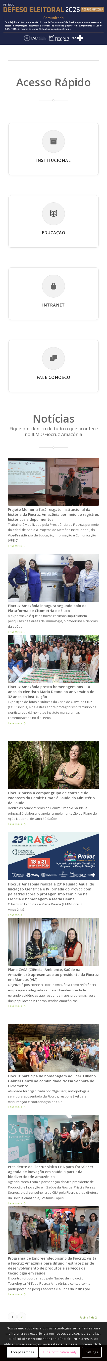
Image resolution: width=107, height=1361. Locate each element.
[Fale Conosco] (53, 358)
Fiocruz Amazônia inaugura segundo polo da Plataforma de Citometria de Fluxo (47, 608)
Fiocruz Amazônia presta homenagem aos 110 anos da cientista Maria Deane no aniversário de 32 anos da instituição (51, 691)
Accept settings (22, 1352)
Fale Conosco (53, 377)
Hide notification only (60, 1352)
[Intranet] (53, 286)
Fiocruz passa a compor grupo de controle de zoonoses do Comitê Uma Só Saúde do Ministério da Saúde (51, 797)
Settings (92, 1352)
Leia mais (15, 545)
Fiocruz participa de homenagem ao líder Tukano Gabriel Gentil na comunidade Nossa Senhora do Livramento (52, 1081)
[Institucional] (53, 141)
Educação (53, 232)
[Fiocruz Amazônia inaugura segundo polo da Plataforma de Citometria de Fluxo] (53, 578)
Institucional (53, 160)
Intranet (53, 305)
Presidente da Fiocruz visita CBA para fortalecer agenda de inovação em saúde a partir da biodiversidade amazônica (50, 1171)
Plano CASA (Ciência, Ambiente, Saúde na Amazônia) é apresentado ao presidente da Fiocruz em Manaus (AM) (53, 974)
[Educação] (53, 213)
